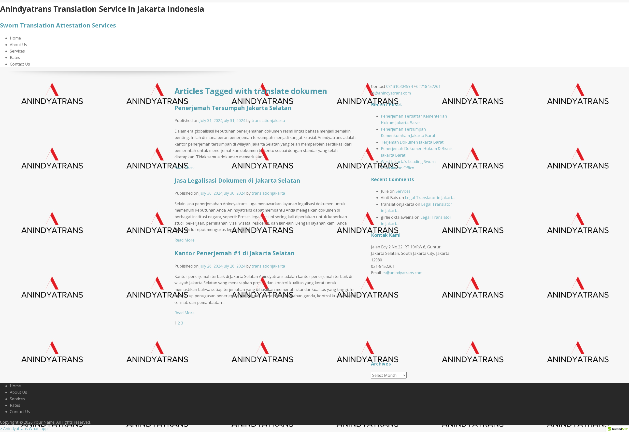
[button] (24, 428)
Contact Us (20, 64)
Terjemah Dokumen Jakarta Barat (412, 142)
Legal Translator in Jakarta (430, 197)
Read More (184, 167)
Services (17, 51)
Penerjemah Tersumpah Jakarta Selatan (232, 108)
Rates (15, 57)
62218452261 (428, 86)
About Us (18, 44)
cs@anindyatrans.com (391, 93)
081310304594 (399, 86)
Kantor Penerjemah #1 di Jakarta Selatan (234, 253)
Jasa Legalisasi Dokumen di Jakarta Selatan (237, 180)
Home (15, 38)
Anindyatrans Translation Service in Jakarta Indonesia (102, 8)
